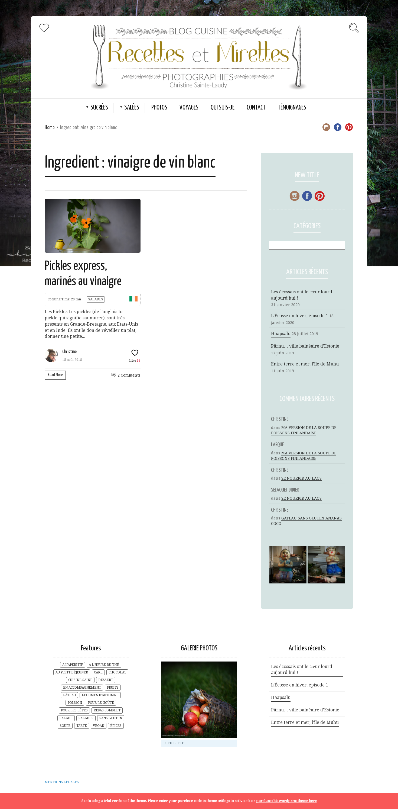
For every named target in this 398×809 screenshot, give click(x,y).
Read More (55, 375)
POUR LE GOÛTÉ (101, 703)
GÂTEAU (69, 695)
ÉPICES (116, 726)
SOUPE (65, 726)
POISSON (75, 703)
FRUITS (113, 687)
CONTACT (256, 108)
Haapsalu (281, 333)
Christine (69, 351)
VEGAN (98, 726)
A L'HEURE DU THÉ (104, 665)
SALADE (66, 718)
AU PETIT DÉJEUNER (72, 672)
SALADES (95, 299)
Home (50, 127)
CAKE (98, 672)
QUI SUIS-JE (222, 108)
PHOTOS (159, 108)
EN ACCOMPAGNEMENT (82, 687)
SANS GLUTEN (110, 718)
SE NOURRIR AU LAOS (301, 478)
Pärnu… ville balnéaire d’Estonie (305, 346)
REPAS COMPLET (107, 710)
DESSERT (105, 680)
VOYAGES (189, 108)
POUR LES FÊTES (74, 710)
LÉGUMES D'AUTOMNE (100, 695)
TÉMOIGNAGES (292, 108)
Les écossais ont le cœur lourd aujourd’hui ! (301, 295)
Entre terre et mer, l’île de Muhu (305, 364)
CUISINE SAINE (80, 680)
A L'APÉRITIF (72, 665)
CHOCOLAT (117, 672)
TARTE (81, 726)
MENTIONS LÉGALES (62, 782)
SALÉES (131, 108)
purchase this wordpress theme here (286, 801)
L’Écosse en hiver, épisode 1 (299, 315)
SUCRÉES (99, 108)
